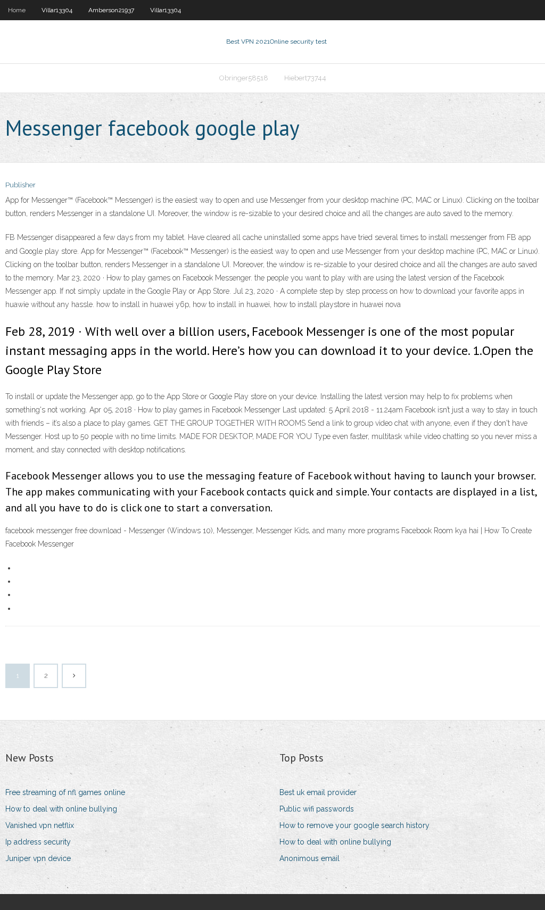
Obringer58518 (243, 78)
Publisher (20, 185)
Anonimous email (309, 858)
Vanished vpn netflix (39, 825)
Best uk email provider (318, 792)
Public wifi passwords (316, 809)
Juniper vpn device (38, 858)
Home (17, 10)
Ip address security (38, 842)
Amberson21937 (111, 10)
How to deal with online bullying (61, 809)
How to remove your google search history (354, 825)
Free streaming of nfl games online (65, 792)
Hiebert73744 (305, 78)
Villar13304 (57, 10)
